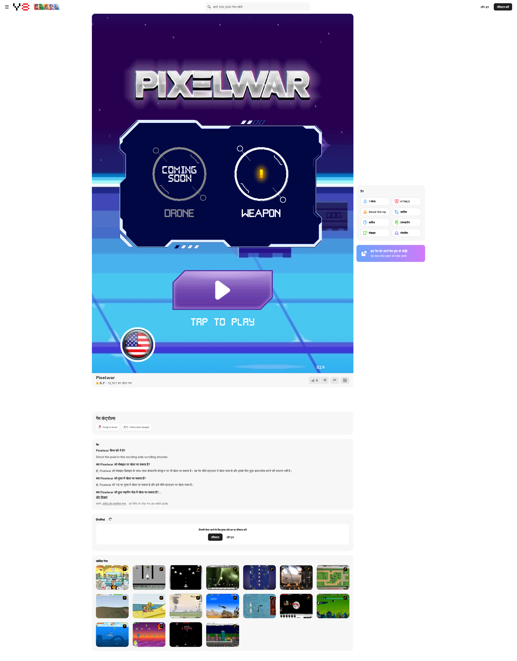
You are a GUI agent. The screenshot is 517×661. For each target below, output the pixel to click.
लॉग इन (230, 537)
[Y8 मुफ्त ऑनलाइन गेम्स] (21, 6)
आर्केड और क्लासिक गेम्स (114, 503)
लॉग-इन (485, 7)
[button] (101, 497)
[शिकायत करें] (334, 380)
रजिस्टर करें (503, 7)
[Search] (209, 6)
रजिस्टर (215, 537)
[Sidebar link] (7, 7)
